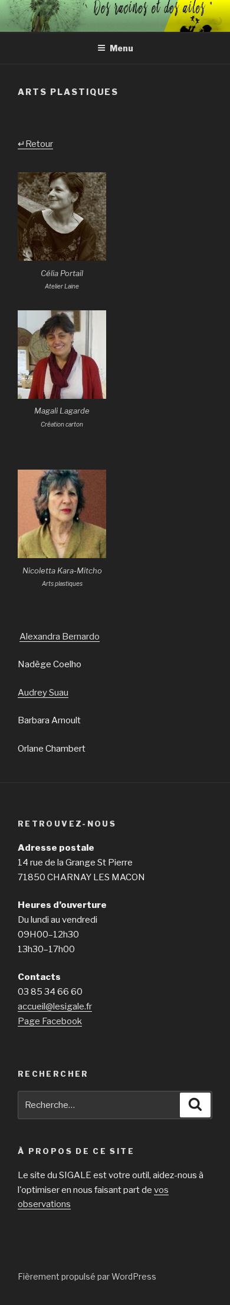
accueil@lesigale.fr (55, 1006)
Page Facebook (50, 1021)
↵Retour (35, 144)
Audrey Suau (43, 692)
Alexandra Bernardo (59, 636)
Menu (121, 48)
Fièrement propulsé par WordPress (87, 1276)
